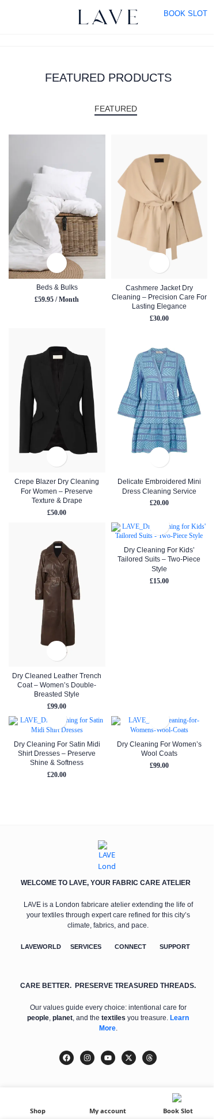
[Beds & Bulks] (57, 206)
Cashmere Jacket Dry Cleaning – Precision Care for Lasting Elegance (159, 297)
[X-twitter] (129, 1058)
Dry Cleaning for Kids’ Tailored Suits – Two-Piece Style (159, 559)
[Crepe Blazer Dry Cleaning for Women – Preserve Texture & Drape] (57, 400)
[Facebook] (66, 1058)
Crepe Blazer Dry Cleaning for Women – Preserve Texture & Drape (56, 491)
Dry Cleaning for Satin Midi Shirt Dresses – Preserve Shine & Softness (57, 753)
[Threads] (149, 1058)
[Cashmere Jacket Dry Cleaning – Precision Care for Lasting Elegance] (159, 206)
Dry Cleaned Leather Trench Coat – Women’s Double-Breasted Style (56, 685)
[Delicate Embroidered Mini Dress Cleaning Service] (159, 400)
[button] (57, 263)
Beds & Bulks (57, 287)
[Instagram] (87, 1058)
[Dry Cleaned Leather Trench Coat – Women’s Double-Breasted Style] (57, 594)
